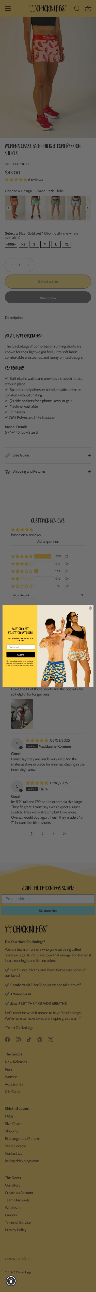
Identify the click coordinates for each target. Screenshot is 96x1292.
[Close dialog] (90, 608)
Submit (21, 654)
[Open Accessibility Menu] (11, 1281)
